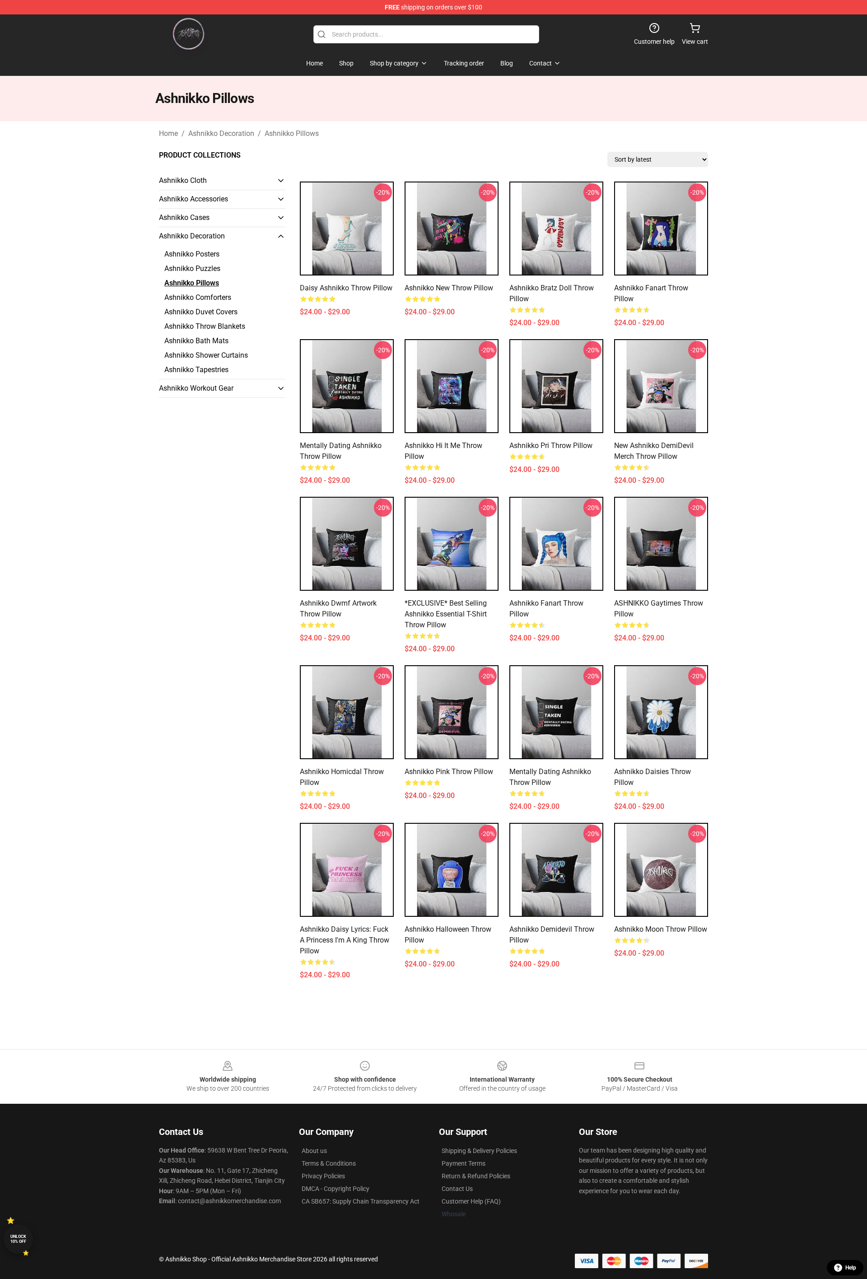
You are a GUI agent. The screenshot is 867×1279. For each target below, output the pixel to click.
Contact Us (457, 1188)
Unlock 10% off (18, 1239)
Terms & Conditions (329, 1163)
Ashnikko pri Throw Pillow (550, 445)
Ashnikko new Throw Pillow (449, 288)
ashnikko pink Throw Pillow (449, 771)
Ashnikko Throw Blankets (204, 326)
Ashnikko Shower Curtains (206, 355)
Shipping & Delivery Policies (479, 1150)
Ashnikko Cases (184, 217)
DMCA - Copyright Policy (335, 1188)
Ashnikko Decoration (221, 133)
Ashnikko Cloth (183, 180)
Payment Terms (463, 1163)
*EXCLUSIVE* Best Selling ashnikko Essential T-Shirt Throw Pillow (446, 614)
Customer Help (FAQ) (471, 1201)
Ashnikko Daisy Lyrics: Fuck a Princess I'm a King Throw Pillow (344, 940)
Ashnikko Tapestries (196, 369)
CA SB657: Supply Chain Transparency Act (361, 1201)
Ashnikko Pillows (292, 133)
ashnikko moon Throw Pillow (660, 929)
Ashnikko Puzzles (192, 268)
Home (168, 133)
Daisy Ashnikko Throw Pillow (346, 288)
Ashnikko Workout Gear (196, 388)
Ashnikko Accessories (193, 199)
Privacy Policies (323, 1176)
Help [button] (850, 1268)
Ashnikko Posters (191, 254)
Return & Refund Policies (476, 1176)
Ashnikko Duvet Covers (201, 312)
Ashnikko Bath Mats (196, 340)
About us (314, 1150)
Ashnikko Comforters (197, 297)
